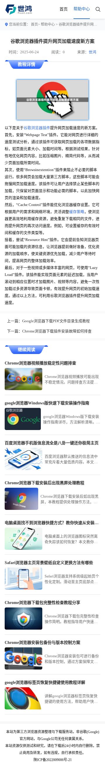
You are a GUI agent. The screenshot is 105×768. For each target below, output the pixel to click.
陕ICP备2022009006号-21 (53, 760)
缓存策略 (76, 212)
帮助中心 (48, 24)
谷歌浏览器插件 (37, 128)
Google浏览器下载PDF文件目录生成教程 (56, 321)
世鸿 (92, 52)
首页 (64, 9)
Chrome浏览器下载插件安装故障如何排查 (57, 331)
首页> (35, 24)
